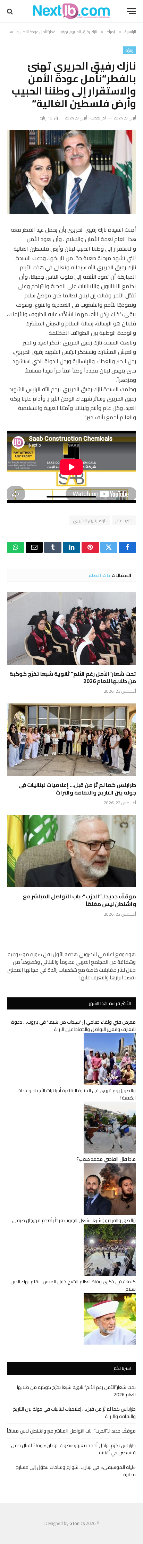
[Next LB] (71, 11)
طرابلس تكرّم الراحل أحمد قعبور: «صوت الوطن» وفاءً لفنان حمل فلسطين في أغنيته (73, 1449)
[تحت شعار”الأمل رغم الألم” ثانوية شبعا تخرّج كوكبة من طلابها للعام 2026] (71, 628)
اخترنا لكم (124, 520)
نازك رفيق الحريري (90, 520)
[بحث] (10, 11)
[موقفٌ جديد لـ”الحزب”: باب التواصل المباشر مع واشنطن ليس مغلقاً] (71, 851)
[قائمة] (131, 11)
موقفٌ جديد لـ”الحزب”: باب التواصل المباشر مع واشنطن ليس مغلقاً (79, 900)
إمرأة (129, 50)
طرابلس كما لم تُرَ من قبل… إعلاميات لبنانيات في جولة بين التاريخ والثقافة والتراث (77, 789)
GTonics (77, 1523)
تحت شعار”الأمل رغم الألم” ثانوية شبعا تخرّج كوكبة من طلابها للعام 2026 (72, 677)
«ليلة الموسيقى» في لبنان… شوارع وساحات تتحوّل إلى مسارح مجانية (76, 1471)
